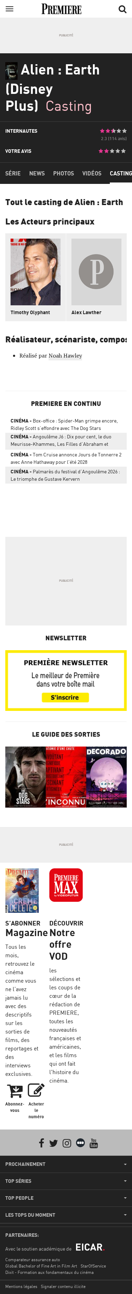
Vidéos (91, 173)
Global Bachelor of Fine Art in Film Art (41, 1266)
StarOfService (93, 1266)
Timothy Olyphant (30, 312)
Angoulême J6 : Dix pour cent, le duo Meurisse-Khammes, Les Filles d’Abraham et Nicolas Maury (61, 441)
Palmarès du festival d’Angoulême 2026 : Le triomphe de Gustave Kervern (65, 475)
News (37, 173)
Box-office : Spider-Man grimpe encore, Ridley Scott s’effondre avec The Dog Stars (64, 424)
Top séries (18, 1181)
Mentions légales (21, 1286)
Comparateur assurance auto (32, 1259)
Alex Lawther (86, 312)
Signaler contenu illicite (63, 1286)
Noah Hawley (65, 355)
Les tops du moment (30, 1215)
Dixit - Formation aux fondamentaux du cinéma (49, 1272)
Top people (19, 1198)
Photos (63, 173)
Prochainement (25, 1164)
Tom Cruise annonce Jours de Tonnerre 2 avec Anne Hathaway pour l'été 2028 (66, 458)
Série (13, 173)
